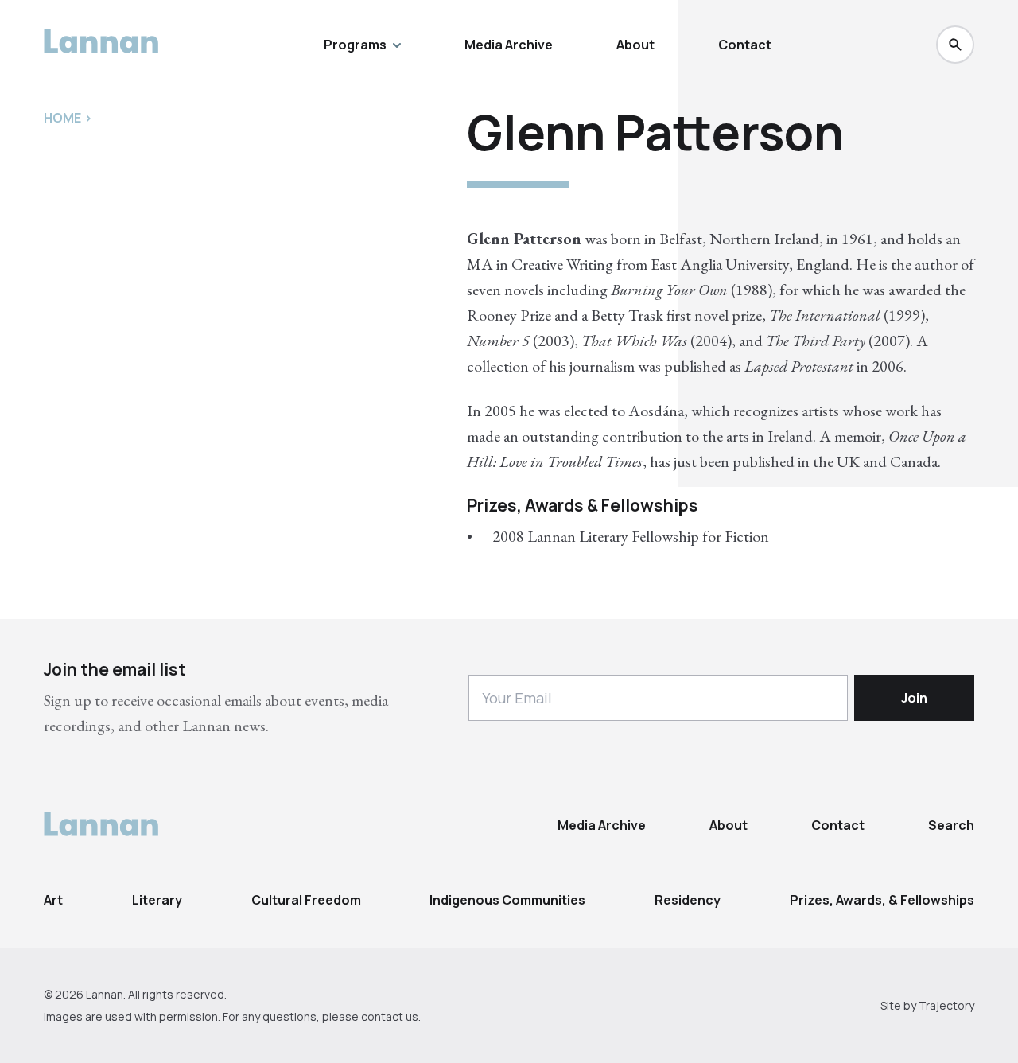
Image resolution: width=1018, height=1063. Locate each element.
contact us (389, 1016)
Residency (688, 900)
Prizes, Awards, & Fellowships (882, 900)
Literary (157, 900)
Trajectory (946, 1005)
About (635, 44)
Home (62, 118)
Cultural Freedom (306, 900)
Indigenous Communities (507, 900)
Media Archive (508, 44)
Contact (744, 44)
